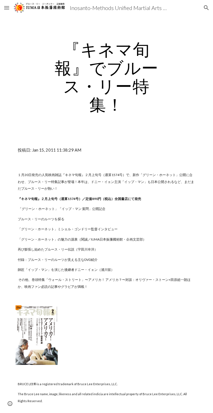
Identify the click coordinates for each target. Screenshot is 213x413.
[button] (6, 7)
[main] (106, 77)
